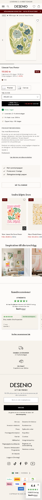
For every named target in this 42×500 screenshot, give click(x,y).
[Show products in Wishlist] (34, 6)
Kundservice (26, 425)
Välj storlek (6, 93)
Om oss (17, 422)
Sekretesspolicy (21, 414)
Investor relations (13, 425)
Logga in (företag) (13, 457)
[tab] (7, 63)
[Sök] (8, 6)
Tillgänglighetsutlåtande (11, 444)
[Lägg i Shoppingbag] (24, 228)
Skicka (21, 408)
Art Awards (16, 454)
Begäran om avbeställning (27, 444)
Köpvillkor (25, 433)
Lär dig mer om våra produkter (21, 157)
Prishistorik (6, 153)
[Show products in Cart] (38, 6)
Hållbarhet (16, 440)
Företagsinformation (12, 433)
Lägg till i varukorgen (23, 104)
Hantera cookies (28, 449)
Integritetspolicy (28, 440)
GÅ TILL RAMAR (21, 185)
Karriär (17, 437)
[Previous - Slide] (2, 40)
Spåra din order (27, 429)
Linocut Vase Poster (26, 15)
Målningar (12, 15)
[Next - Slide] (39, 40)
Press (18, 429)
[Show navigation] (3, 6)
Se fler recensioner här (21, 334)
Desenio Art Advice (29, 422)
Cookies (25, 437)
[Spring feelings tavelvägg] (16, 262)
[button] (33, 490)
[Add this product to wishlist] (37, 20)
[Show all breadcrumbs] (4, 15)
